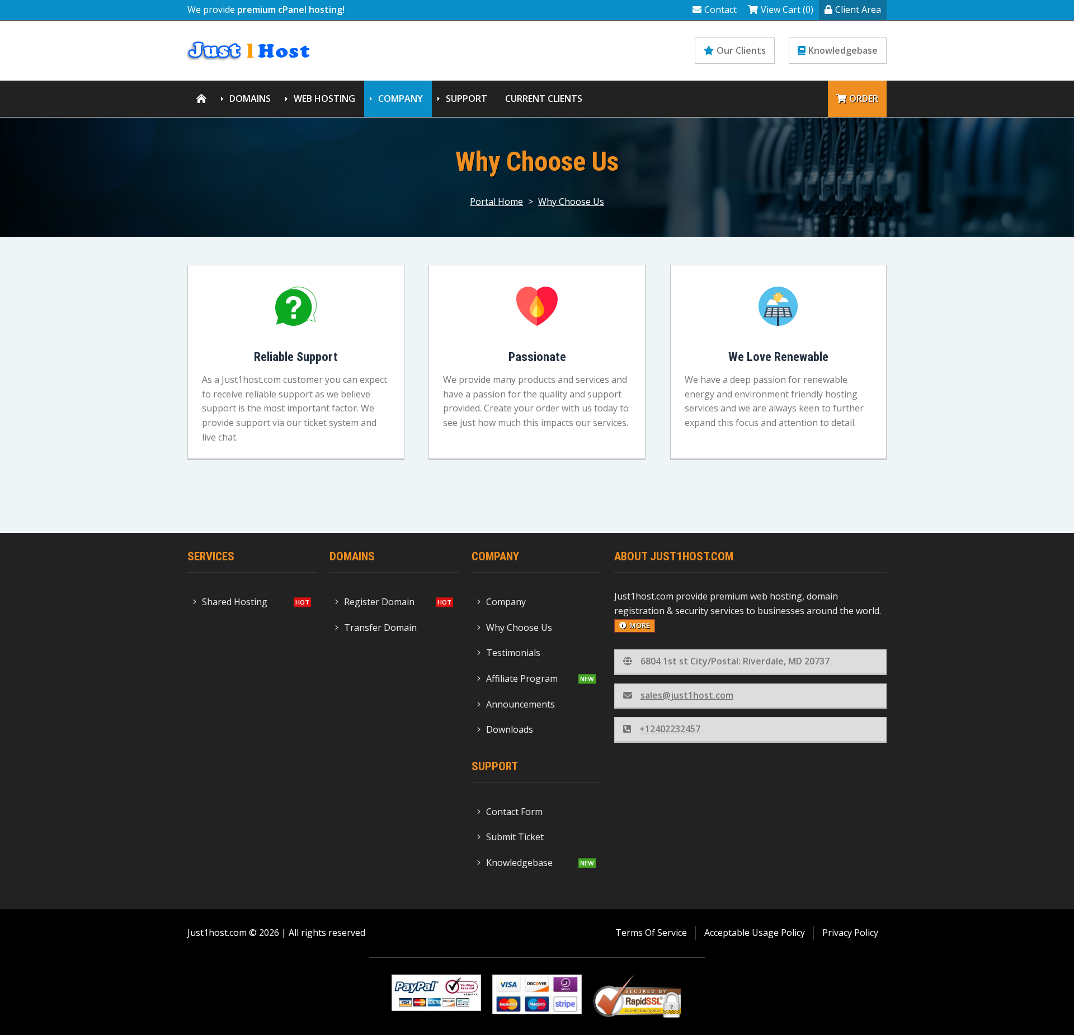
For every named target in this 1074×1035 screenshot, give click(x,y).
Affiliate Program (522, 678)
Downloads (509, 729)
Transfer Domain (380, 627)
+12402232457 (669, 729)
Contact (720, 9)
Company (400, 98)
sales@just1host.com (686, 695)
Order (863, 98)
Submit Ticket (515, 837)
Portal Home (496, 201)
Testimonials (513, 653)
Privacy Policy (850, 932)
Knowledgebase (843, 50)
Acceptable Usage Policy (754, 932)
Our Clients (741, 50)
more (639, 625)
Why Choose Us (571, 201)
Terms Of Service (651, 932)
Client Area (858, 9)
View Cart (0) (787, 9)
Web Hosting (324, 98)
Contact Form (514, 811)
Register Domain (379, 602)
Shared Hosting (234, 602)
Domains (250, 98)
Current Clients (543, 98)
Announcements (520, 704)
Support (466, 98)
